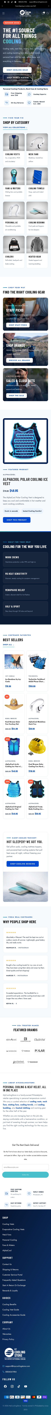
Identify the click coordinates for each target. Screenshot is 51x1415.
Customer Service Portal (12, 1274)
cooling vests (35, 1101)
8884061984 (10, 1371)
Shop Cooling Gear (17, 70)
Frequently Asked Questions (14, 1280)
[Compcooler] (25, 1039)
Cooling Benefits (9, 1304)
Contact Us (7, 1264)
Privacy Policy (8, 1339)
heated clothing (23, 1107)
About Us (6, 1328)
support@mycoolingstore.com (38, 2)
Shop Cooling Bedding (22, 864)
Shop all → (8, 644)
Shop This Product (17, 520)
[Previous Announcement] (2, 6)
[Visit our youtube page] (15, 2)
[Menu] (3, 13)
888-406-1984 (23, 2)
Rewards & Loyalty (10, 1290)
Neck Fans (6, 1234)
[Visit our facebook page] (5, 2)
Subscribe (25, 1175)
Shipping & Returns (10, 1269)
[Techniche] (32, 1062)
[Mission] (11, 1051)
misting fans (13, 1104)
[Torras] (25, 1051)
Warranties (6, 1334)
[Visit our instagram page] (8, 2)
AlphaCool (7, 1250)
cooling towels (26, 1104)
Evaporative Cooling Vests (13, 1229)
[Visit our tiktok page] (12, 2)
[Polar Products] (40, 1051)
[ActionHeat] (18, 1062)
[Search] (47, 13)
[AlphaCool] (11, 1039)
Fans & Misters (8, 1245)
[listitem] (25, 6)
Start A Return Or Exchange (14, 1285)
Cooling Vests (8, 1224)
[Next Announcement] (48, 6)
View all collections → (15, 127)
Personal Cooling (9, 1239)
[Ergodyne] (40, 1039)
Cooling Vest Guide (10, 1309)
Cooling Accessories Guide (13, 1314)
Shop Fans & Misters (18, 77)
